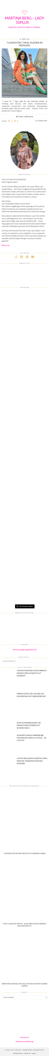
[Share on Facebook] (9, 121)
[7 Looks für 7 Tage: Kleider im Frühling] (24, 97)
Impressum (24, 1037)
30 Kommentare (41, 120)
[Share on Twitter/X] (12, 121)
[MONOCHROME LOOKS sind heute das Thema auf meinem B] (24, 381)
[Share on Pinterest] (15, 121)
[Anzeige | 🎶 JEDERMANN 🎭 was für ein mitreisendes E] (24, 329)
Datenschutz (38, 1050)
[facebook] (21, 257)
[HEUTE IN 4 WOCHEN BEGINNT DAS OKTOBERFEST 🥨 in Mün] (24, 459)
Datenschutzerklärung (24, 1041)
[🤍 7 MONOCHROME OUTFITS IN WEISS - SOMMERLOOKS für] (24, 563)
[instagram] (16, 257)
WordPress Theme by (24, 1053)
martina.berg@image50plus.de (24, 649)
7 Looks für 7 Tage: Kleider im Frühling (24, 44)
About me (5, 245)
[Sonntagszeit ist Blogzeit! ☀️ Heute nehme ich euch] (24, 511)
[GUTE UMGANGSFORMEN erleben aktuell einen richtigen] (24, 485)
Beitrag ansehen (24, 117)
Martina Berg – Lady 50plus (24, 20)
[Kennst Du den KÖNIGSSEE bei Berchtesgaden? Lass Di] (24, 537)
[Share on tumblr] (18, 121)
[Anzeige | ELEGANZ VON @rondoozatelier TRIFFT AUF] (24, 355)
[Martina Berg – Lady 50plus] (24, 15)
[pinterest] (27, 257)
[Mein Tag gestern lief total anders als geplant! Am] (24, 433)
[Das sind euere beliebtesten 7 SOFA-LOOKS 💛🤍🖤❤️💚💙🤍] (24, 303)
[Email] (32, 257)
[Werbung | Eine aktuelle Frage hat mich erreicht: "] (24, 589)
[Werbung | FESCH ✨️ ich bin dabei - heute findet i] (24, 407)
